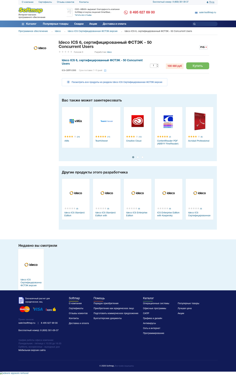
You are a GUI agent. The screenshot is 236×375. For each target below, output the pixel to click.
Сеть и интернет (151, 328)
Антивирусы (149, 323)
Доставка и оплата (114, 24)
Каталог (31, 24)
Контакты (84, 2)
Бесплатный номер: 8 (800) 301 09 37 (170, 2)
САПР (146, 313)
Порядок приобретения (106, 304)
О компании (27, 2)
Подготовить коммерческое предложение (116, 313)
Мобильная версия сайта (32, 350)
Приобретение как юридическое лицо (114, 309)
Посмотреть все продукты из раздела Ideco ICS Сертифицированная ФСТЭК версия (117, 82)
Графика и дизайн (152, 318)
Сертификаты (45, 2)
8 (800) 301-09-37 (49, 330)
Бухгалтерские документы (108, 318)
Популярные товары (55, 24)
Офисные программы (154, 309)
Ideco (109, 52)
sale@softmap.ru (207, 13)
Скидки (78, 24)
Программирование (153, 333)
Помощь (99, 298)
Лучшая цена (185, 309)
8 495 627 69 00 (142, 12)
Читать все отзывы (83, 15)
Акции (93, 24)
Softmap (74, 298)
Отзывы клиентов (65, 2)
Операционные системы (156, 304)
